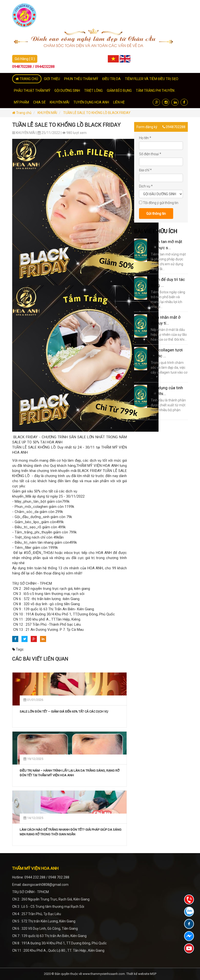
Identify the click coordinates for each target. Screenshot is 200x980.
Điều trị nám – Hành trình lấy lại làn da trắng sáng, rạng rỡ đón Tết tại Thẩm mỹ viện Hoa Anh (70, 773)
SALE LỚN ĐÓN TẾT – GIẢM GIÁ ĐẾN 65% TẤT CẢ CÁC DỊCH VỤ (64, 711)
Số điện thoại (150, 154)
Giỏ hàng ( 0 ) (25, 59)
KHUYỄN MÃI (47, 113)
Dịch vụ (146, 186)
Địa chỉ (145, 170)
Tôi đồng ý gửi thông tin (160, 203)
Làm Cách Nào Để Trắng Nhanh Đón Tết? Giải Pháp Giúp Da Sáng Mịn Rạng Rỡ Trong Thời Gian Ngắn (70, 832)
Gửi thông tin (156, 213)
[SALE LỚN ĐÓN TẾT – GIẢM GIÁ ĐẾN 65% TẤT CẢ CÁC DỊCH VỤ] (69, 689)
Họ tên (145, 138)
